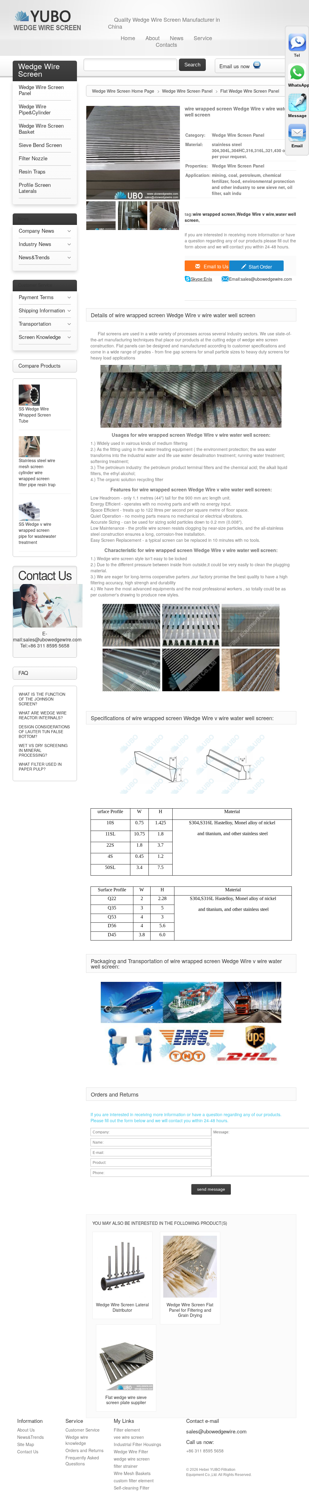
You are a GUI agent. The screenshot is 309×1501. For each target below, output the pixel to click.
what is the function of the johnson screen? (42, 699)
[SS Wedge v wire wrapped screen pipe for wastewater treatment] (29, 510)
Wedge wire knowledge (76, 1440)
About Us (26, 1430)
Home (128, 38)
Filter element (127, 1430)
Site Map (25, 1444)
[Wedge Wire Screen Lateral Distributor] (122, 1266)
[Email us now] (257, 64)
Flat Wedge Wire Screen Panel (249, 91)
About (152, 38)
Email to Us (215, 266)
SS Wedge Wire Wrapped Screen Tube (35, 415)
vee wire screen (129, 1437)
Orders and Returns (84, 1450)
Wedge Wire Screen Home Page (123, 91)
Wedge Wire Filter (131, 1451)
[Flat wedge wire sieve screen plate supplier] (126, 1359)
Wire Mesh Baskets (132, 1473)
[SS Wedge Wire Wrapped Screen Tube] (29, 395)
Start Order (260, 266)
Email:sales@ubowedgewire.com (260, 279)
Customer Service (35, 285)
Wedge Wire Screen (39, 69)
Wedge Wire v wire (255, 214)
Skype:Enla (201, 279)
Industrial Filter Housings (137, 1444)
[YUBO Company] (48, 20)
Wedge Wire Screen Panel (188, 91)
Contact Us (27, 1451)
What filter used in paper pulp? (40, 766)
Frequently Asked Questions (82, 1461)
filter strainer (126, 1466)
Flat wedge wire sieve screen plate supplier (126, 1400)
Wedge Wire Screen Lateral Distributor (122, 1307)
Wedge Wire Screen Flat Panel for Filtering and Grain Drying (190, 1309)
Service (203, 38)
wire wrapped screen (214, 214)
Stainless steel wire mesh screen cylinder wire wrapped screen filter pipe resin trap (37, 472)
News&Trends (30, 1437)
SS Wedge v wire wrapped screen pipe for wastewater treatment (37, 533)
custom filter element (134, 1480)
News (176, 38)
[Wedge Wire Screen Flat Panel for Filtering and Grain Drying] (190, 1266)
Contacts (166, 44)
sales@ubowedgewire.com (216, 1431)
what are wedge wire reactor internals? (43, 715)
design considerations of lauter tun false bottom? (44, 731)
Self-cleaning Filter (131, 1488)
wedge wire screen (132, 1459)
